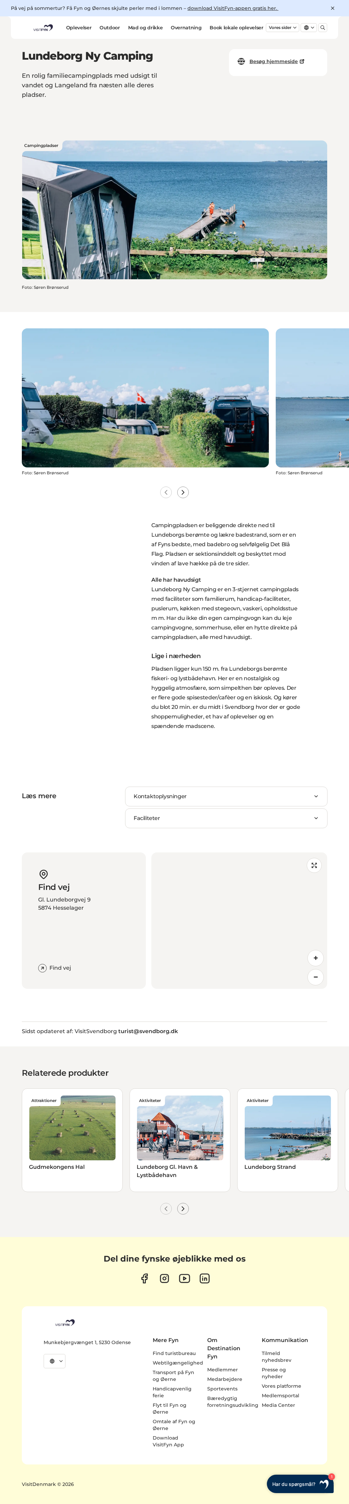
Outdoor (110, 28)
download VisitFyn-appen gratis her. (232, 8)
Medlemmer (222, 1370)
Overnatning (186, 28)
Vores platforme (281, 1386)
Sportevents (222, 1389)
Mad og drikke (145, 28)
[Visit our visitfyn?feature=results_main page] (185, 1278)
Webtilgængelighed (178, 1363)
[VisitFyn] (64, 1323)
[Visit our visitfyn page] (164, 1278)
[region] (239, 920)
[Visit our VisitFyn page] (144, 1278)
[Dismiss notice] (332, 8)
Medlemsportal (280, 1396)
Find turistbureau (174, 1353)
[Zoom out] (315, 977)
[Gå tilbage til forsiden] (42, 28)
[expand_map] (314, 865)
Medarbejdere (224, 1379)
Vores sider (280, 27)
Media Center (278, 1405)
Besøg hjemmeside (273, 61)
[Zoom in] (315, 958)
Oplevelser (79, 28)
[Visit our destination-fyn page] (205, 1278)
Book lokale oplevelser (236, 28)
